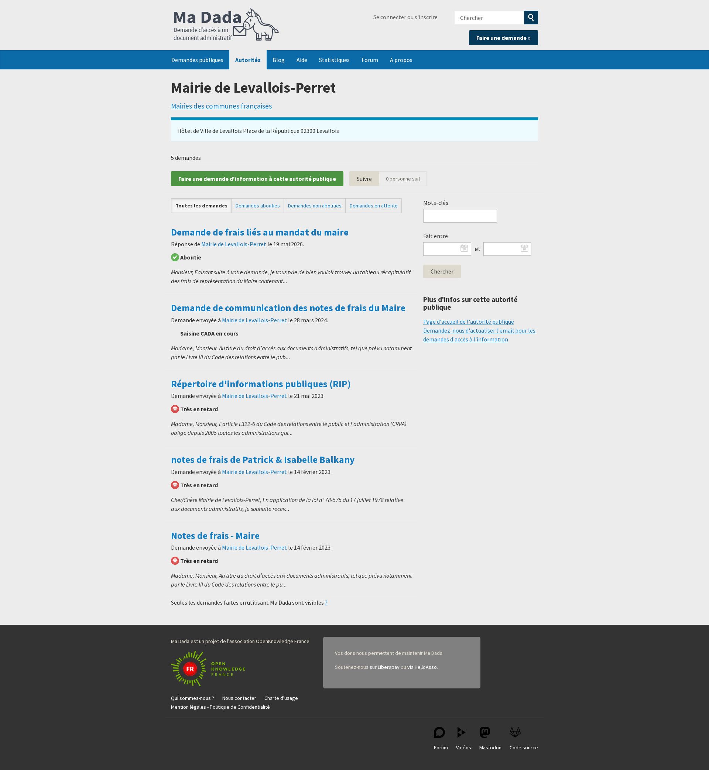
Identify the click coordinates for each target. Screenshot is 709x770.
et (477, 249)
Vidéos (463, 747)
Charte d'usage (281, 698)
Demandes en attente (374, 205)
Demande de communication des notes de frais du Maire (288, 308)
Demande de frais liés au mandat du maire (260, 232)
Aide (302, 59)
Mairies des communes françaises (221, 106)
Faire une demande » (503, 37)
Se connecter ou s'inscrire (405, 17)
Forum (370, 59)
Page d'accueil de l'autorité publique (468, 321)
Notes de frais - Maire (215, 536)
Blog (279, 59)
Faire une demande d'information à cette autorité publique (257, 178)
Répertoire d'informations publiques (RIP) (261, 384)
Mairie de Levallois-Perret (233, 244)
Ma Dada (226, 25)
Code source (524, 747)
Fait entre (435, 236)
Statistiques (334, 59)
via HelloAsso (422, 667)
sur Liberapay (385, 667)
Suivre (364, 178)
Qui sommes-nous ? (192, 698)
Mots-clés (435, 202)
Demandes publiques (197, 59)
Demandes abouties (258, 205)
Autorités (248, 59)
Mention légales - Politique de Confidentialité (220, 707)
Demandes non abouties (315, 205)
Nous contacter (239, 698)
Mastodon (490, 747)
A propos (401, 59)
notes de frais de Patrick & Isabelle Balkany (262, 459)
